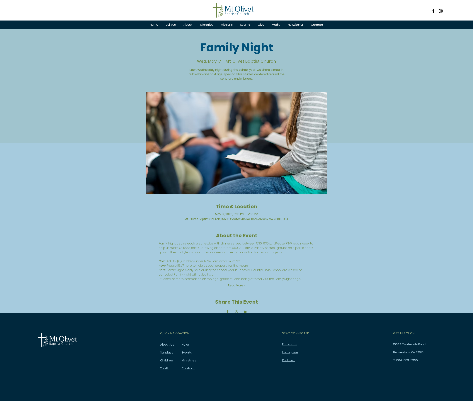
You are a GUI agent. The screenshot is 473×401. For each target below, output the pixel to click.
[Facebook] (433, 11)
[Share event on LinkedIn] (245, 311)
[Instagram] (440, 11)
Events (187, 352)
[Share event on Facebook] (227, 311)
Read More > (236, 285)
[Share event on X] (236, 311)
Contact (188, 368)
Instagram (290, 352)
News (186, 344)
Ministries (189, 360)
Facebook (289, 344)
